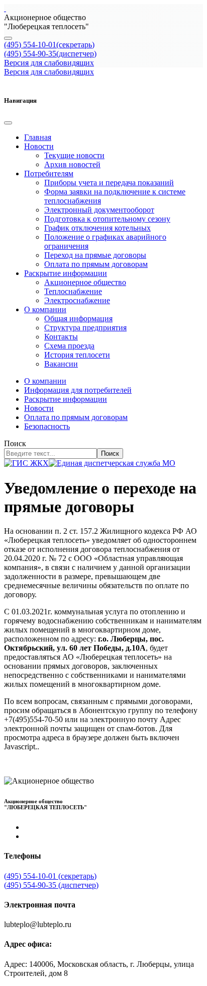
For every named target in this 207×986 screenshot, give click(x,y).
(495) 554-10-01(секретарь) (49, 44)
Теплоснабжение (73, 291)
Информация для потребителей (78, 390)
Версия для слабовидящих (49, 62)
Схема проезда (69, 345)
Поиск (15, 443)
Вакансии (61, 364)
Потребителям (48, 173)
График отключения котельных (97, 228)
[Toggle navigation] (8, 38)
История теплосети (77, 354)
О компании (45, 309)
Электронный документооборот (99, 209)
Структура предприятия (85, 327)
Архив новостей (72, 164)
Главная (37, 137)
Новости (39, 146)
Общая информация (78, 318)
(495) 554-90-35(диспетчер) (50, 53)
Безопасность (47, 426)
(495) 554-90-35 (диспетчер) (51, 885)
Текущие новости (74, 155)
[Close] (8, 122)
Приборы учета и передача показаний (109, 182)
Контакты (61, 336)
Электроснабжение (77, 300)
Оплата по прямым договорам (96, 264)
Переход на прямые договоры (95, 255)
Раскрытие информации (65, 273)
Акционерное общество (85, 282)
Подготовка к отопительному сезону (107, 219)
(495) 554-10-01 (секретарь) (50, 876)
